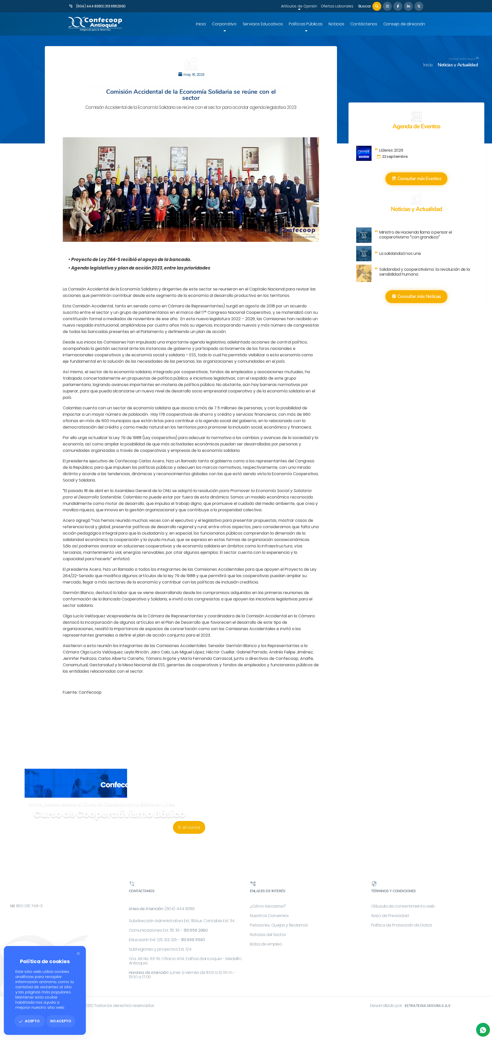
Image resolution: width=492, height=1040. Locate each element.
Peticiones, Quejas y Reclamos (279, 925)
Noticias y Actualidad (458, 65)
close (78, 953)
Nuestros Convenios (269, 915)
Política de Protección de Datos (401, 925)
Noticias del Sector (268, 934)
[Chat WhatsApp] (483, 1029)
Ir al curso (189, 827)
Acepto (29, 1021)
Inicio (428, 65)
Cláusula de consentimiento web (403, 906)
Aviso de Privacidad (390, 915)
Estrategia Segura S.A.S (427, 1005)
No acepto (60, 1021)
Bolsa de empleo (266, 944)
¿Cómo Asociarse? (268, 906)
